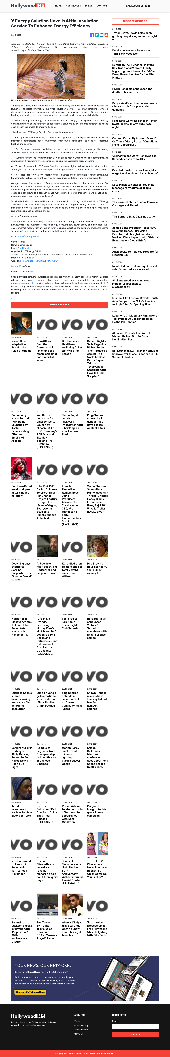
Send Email (23, 248)
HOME (58, 6)
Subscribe (135, 1034)
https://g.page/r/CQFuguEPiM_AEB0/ (39, 261)
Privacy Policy (81, 1025)
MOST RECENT (73, 6)
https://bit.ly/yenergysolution (26, 236)
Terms (77, 1021)
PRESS (88, 6)
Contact (78, 1034)
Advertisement (81, 1029)
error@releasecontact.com (24, 283)
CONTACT (102, 6)
